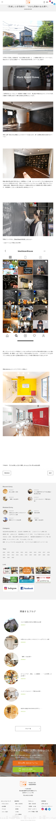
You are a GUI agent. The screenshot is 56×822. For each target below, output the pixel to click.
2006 (44, 554)
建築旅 (4, 534)
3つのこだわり (5, 803)
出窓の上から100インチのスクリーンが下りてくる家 (17, 512)
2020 (30, 552)
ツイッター (54, 4)
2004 (4, 557)
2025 (8, 552)
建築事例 (17, 801)
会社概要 (4, 806)
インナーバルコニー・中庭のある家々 (42, 499)
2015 (4, 554)
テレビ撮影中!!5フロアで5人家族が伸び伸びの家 (42, 491)
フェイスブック (52, 3)
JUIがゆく (5, 536)
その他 (16, 811)
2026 (4, 552)
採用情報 (43, 801)
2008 (35, 554)
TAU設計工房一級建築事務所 (32, 783)
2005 (48, 554)
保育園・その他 (32, 806)
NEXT (50, 473)
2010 (26, 554)
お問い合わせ (44, 803)
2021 (26, 552)
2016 (48, 552)
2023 (17, 552)
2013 (13, 554)
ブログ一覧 (28, 728)
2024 (13, 552)
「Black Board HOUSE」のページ (22, 239)
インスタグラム (50, 1)
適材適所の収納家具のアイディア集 (39, 536)
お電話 (44, 2)
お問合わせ (47, 2)
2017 (44, 552)
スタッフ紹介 (5, 811)
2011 (22, 554)
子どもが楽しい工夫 (14, 465)
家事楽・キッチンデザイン (9, 539)
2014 (8, 554)
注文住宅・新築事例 (23, 531)
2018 (39, 552)
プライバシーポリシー (46, 806)
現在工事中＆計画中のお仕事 (20, 536)
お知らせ (12, 534)
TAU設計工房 (28, 2)
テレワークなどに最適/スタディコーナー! (35, 542)
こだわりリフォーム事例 (38, 531)
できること (30, 801)
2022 (22, 552)
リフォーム (17, 806)
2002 (13, 557)
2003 (8, 557)
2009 (30, 554)
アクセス (4, 809)
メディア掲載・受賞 (33, 811)
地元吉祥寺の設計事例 (8, 531)
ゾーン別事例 (18, 814)
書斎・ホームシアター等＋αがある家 (30, 465)
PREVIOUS (6, 473)
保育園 (16, 809)
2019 (35, 552)
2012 (17, 554)
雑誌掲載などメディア (23, 534)
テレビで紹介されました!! (40, 534)
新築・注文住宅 (18, 803)
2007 (39, 554)
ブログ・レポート (32, 809)
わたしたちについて (6, 801)
